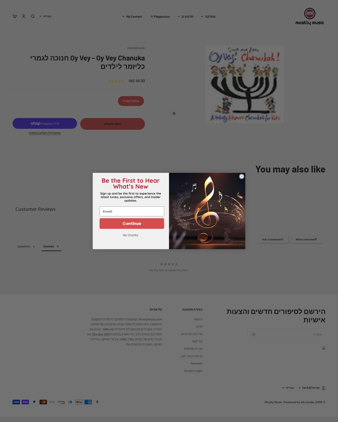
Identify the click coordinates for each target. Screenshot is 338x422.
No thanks (130, 235)
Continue (132, 223)
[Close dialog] (242, 176)
